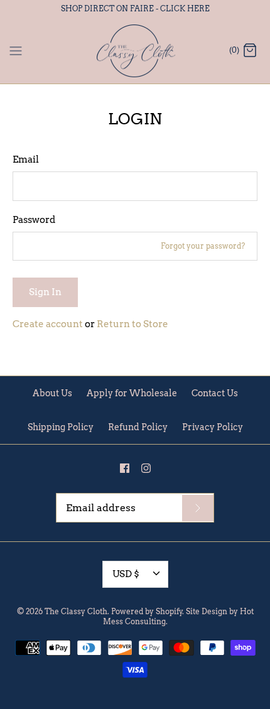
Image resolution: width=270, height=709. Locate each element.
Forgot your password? (203, 246)
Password (34, 219)
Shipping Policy (61, 427)
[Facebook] (124, 468)
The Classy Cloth (76, 611)
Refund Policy (138, 427)
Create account (48, 324)
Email (26, 159)
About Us (52, 393)
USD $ (125, 574)
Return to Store (132, 324)
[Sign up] (197, 508)
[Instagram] (146, 468)
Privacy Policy (212, 427)
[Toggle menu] (15, 50)
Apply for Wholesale (132, 393)
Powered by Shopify (147, 611)
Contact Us (215, 393)
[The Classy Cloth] (135, 51)
